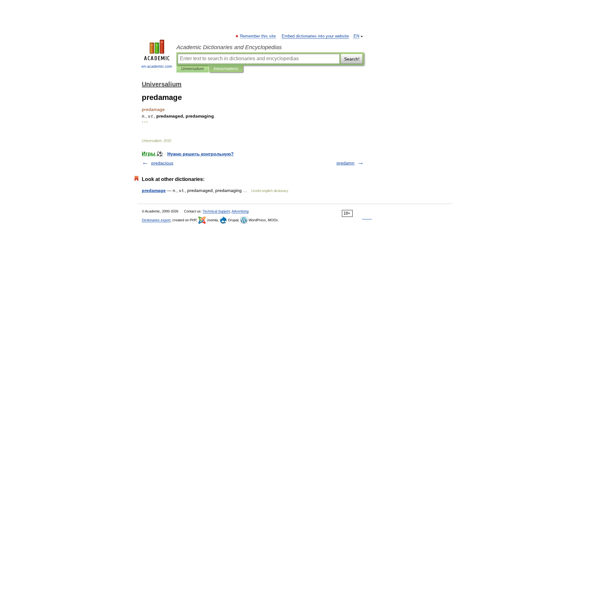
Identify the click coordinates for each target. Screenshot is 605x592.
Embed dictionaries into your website (315, 36)
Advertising (240, 211)
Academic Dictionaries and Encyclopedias (229, 47)
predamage (154, 190)
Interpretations (226, 69)
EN (356, 36)
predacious (162, 162)
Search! (352, 58)
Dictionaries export (156, 220)
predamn (345, 162)
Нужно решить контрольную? (200, 153)
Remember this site (258, 36)
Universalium (192, 69)
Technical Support (216, 211)
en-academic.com (156, 66)
